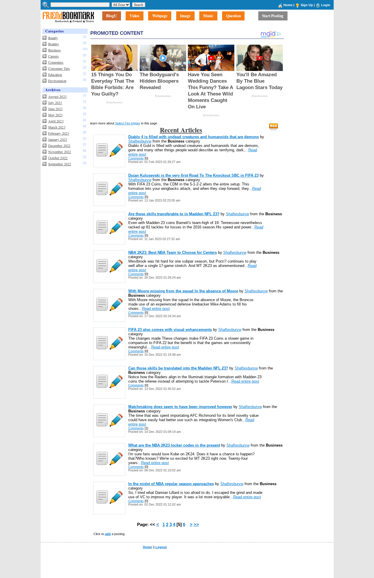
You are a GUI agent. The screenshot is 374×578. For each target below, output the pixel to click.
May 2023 (55, 114)
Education (55, 74)
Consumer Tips (59, 68)
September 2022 (59, 164)
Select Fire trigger (127, 123)
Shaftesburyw (139, 141)
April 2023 (56, 121)
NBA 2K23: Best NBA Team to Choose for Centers (172, 252)
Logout (161, 547)
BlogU (111, 16)
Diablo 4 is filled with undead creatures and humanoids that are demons (193, 137)
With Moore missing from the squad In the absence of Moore (183, 291)
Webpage (159, 16)
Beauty (53, 37)
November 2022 (59, 151)
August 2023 (57, 96)
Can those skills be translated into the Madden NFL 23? (178, 368)
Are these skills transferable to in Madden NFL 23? (173, 214)
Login (325, 5)
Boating (53, 43)
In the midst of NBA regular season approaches (171, 484)
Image (185, 16)
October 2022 (57, 157)
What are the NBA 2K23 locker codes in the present (174, 445)
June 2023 (55, 108)
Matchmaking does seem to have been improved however (180, 407)
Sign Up (307, 5)
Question (233, 16)
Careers (53, 56)
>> (196, 524)
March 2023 (56, 127)
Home (287, 5)
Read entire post (156, 308)
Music (208, 16)
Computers (56, 62)
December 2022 (59, 145)
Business (54, 50)
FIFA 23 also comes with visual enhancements (170, 329)
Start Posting (272, 16)
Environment (57, 80)
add (108, 534)
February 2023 (58, 133)
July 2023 (55, 102)
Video (134, 16)
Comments (136, 158)
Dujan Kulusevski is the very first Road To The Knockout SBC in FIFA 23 (193, 175)
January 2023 (57, 139)
